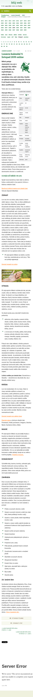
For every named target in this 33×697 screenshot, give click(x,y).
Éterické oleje (6, 420)
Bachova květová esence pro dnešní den (14, 188)
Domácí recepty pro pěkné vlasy (12, 416)
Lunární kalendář (15, 15)
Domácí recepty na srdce (9, 264)
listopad (3, 16)
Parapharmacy (5, 15)
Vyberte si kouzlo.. (18, 455)
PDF (30, 51)
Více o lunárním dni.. (12, 612)
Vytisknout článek (17, 618)
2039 (23, 15)
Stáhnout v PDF (17, 623)
